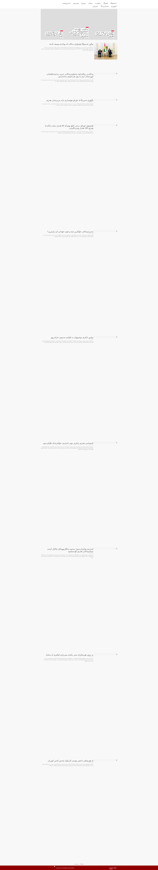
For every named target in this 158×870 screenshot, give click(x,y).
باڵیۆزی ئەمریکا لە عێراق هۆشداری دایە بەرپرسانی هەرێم (105, 34)
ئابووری (114, 6)
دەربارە (95, 6)
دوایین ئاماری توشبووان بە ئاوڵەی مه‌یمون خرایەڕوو (72, 337)
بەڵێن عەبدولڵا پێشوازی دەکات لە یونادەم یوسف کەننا (54, 34)
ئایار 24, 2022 (85, 38)
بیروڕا (83, 3)
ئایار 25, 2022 (59, 38)
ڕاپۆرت (98, 3)
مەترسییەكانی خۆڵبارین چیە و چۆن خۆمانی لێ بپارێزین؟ (70, 231)
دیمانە (90, 3)
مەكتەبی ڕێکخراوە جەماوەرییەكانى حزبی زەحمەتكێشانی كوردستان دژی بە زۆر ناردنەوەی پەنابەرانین (79, 32)
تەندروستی (67, 3)
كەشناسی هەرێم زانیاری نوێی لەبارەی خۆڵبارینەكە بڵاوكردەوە (68, 443)
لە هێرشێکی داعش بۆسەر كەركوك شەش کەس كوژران (70, 761)
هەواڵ (105, 3)
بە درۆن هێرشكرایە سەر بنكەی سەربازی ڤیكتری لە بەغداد (69, 655)
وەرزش (76, 3)
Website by (113, 868)
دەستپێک (113, 3)
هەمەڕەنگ (105, 6)
